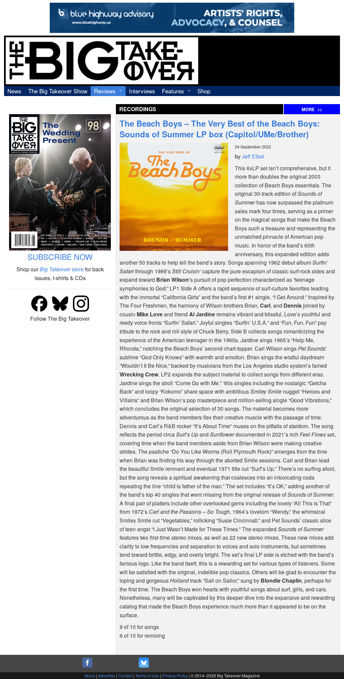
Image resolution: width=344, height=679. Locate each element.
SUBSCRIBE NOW (60, 256)
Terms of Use (147, 675)
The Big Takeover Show (57, 91)
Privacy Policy (175, 675)
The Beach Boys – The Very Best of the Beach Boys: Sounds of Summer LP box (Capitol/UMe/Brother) (220, 129)
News (14, 91)
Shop (204, 91)
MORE (312, 109)
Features (173, 91)
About (89, 675)
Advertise (106, 675)
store (62, 269)
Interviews (142, 91)
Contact (125, 675)
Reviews (105, 91)
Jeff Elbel (253, 156)
